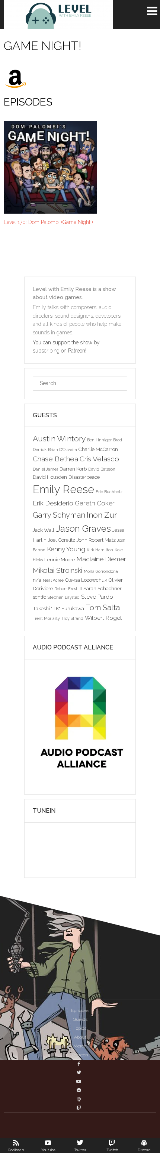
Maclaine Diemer (101, 559)
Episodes (80, 1010)
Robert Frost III (68, 588)
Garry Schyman (59, 515)
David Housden (50, 477)
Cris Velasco (99, 459)
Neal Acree (53, 580)
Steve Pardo (97, 596)
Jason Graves (83, 528)
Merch (80, 1046)
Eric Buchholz (109, 491)
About (80, 1037)
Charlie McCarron (98, 449)
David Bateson (101, 469)
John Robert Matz (96, 540)
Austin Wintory (59, 438)
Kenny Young (66, 549)
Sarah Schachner (102, 588)
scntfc (39, 597)
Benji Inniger (99, 440)
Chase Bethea (55, 459)
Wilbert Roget (103, 617)
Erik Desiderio (53, 503)
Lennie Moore (59, 559)
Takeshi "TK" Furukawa (58, 608)
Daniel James (45, 469)
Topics (80, 1028)
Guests (80, 1019)
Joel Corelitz (61, 540)
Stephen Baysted (64, 597)
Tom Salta (103, 607)
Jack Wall (43, 530)
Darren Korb (73, 469)
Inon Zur (102, 514)
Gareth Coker (95, 503)
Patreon (80, 1054)
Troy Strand (72, 618)
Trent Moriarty (46, 618)
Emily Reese (63, 489)
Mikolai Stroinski (57, 570)
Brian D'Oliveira (62, 449)
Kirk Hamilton (100, 550)
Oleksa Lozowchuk (86, 580)
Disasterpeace (84, 477)
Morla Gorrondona (101, 571)
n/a (37, 580)
